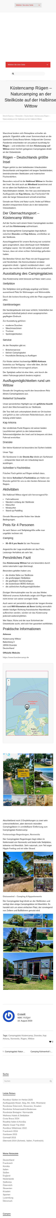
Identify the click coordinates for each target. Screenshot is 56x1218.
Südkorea (7, 1147)
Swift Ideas (27, 1201)
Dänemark (7, 1166)
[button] (18, 739)
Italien (5, 1134)
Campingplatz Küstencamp (20, 1000)
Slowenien (7, 1153)
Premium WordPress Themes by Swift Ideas (28, 1204)
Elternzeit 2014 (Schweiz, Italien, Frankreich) (23, 1105)
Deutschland (8, 1125)
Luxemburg (8, 1162)
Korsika (6, 1131)
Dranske (38, 1000)
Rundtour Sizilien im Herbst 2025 (18, 1064)
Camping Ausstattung (40, 1185)
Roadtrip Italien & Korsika (14, 1087)
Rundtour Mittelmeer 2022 (15, 1093)
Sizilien (6, 1137)
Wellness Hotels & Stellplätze (16, 1080)
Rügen (24, 1003)
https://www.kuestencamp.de (16, 622)
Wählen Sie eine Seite (24, 5)
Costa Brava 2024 (11, 1083)
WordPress (45, 1201)
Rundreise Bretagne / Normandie (18, 1077)
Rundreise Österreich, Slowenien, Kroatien (22, 1071)
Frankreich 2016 (10, 1096)
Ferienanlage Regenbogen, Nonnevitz (21, 799)
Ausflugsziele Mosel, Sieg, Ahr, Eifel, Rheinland (24, 1068)
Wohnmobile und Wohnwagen (16, 1185)
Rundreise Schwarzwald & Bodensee (19, 1074)
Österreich (7, 1150)
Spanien (6, 1159)
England (6, 1140)
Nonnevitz (15, 1003)
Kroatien (6, 1156)
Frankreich (8, 1128)
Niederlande (8, 1144)
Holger (27, 982)
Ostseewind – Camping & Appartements (22, 861)
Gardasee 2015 (10, 1099)
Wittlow (31, 1003)
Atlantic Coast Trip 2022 (14, 1090)
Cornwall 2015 (9, 1102)
